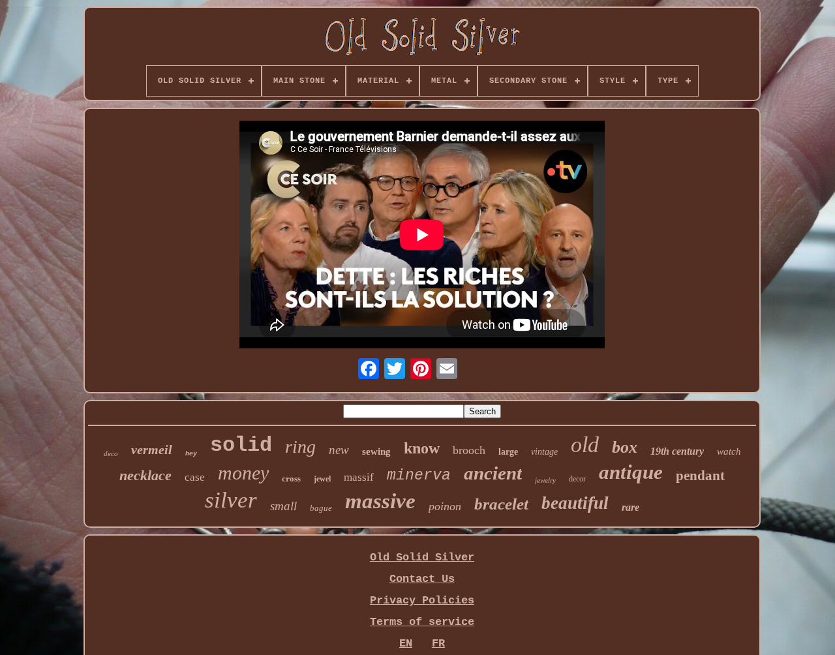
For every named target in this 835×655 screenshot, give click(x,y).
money (243, 472)
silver (231, 500)
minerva (419, 475)
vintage (544, 452)
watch (729, 451)
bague (321, 508)
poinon (445, 506)
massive (380, 501)
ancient (493, 473)
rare (630, 507)
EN (405, 643)
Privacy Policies (422, 600)
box (624, 447)
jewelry (545, 480)
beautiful (575, 503)
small (283, 506)
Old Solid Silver (422, 557)
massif (359, 477)
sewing (376, 451)
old (585, 445)
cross (291, 478)
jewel (322, 478)
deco (111, 453)
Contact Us (422, 579)
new (339, 450)
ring (300, 446)
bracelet (501, 504)
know (422, 448)
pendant (700, 475)
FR (438, 643)
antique (631, 472)
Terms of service (422, 622)
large (508, 452)
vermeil (151, 449)
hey (191, 453)
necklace (145, 475)
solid (241, 445)
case (195, 477)
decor (577, 478)
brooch (469, 450)
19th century (677, 451)
